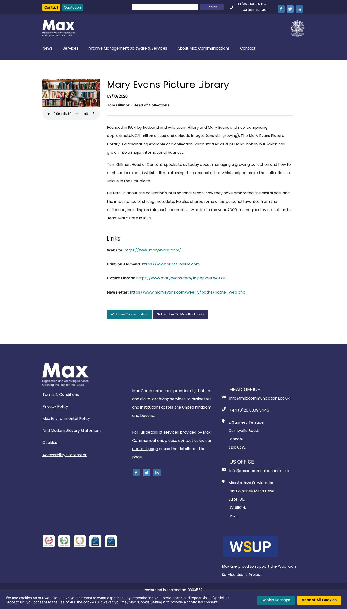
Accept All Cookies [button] (319, 600)
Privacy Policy (55, 406)
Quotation (72, 7)
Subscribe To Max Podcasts (180, 314)
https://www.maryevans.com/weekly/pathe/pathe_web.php (187, 292)
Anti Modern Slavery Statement (71, 430)
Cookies (49, 442)
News (47, 48)
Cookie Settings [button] (275, 600)
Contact (51, 7)
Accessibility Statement (64, 455)
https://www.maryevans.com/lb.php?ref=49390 (181, 278)
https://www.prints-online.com (171, 264)
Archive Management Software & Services (128, 48)
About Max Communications (203, 48)
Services (70, 48)
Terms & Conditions (60, 394)
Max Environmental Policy (66, 418)
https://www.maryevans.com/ (152, 250)
